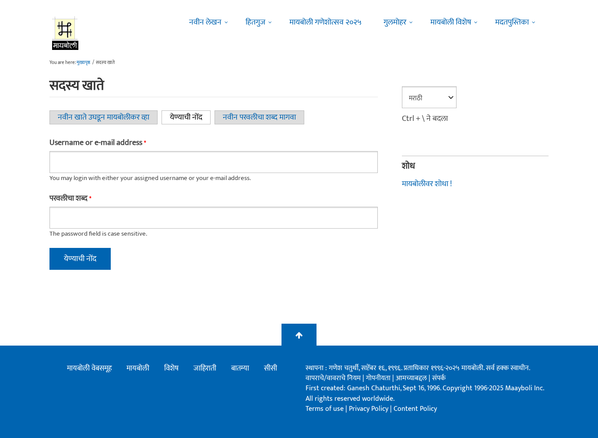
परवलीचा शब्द (70, 198)
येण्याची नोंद (190, 117)
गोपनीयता (379, 378)
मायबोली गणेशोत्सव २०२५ (325, 22)
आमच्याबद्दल (412, 378)
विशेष (171, 368)
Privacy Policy (369, 409)
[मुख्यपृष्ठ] (65, 33)
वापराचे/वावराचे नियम (333, 378)
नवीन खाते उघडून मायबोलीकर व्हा (103, 117)
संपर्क (439, 378)
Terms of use (325, 409)
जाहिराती (204, 368)
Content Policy (415, 409)
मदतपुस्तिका (512, 22)
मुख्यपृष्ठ (83, 63)
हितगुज (255, 22)
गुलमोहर (394, 22)
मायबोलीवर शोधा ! (427, 184)
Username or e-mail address (97, 143)
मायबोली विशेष (450, 22)
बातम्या (240, 368)
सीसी (270, 368)
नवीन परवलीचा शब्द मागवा (259, 117)
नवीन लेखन (205, 22)
